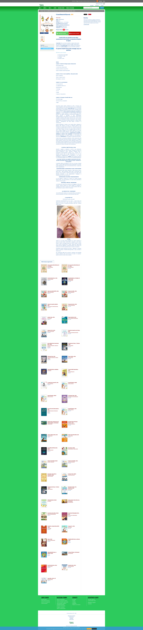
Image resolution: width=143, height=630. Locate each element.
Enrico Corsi (70, 515)
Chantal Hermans (55, 306)
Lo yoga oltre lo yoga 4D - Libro (53, 382)
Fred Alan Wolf (70, 280)
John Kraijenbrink (75, 396)
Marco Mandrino (50, 383)
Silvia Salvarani (50, 435)
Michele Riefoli (50, 423)
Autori (55, 8)
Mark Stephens (70, 345)
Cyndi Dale (49, 528)
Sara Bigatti (49, 370)
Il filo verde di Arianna (45, 600)
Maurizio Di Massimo (51, 345)
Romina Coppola (50, 279)
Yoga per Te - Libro (71, 526)
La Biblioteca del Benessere (64, 24)
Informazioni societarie (71, 615)
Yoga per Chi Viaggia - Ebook (52, 460)
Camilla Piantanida (51, 410)
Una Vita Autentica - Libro (52, 565)
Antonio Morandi (50, 449)
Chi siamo (91, 5)
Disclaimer (71, 618)
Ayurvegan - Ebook (71, 447)
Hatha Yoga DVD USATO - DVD (73, 434)
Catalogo (74, 602)
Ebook (45, 8)
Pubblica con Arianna (70, 8)
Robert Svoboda (50, 476)
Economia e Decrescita (61, 605)
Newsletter (97, 5)
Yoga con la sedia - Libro (72, 291)
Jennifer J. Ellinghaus (51, 461)
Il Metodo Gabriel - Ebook (52, 499)
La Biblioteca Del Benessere (52, 11)
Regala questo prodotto (74, 33)
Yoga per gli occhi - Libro (72, 304)
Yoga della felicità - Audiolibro (53, 369)
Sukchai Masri (74, 515)
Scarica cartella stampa (47, 48)
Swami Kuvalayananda (51, 540)
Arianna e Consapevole (45, 602)
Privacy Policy (89, 628)
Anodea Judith (70, 357)
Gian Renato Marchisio (51, 357)
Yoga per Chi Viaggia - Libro (73, 460)
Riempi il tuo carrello (99, 3)
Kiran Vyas (58, 17)
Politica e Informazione (61, 608)
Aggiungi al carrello (62, 33)
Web (41, 46)
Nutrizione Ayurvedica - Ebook (53, 512)
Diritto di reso (71, 616)
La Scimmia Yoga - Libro (72, 395)
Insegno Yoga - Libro (51, 317)
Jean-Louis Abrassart (71, 423)
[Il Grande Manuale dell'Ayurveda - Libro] (47, 24)
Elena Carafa (76, 448)
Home (41, 11)
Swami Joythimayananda (52, 514)
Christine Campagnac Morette (73, 332)
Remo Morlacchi (50, 267)
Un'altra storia (44, 599)
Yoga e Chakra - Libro (72, 356)
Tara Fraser (70, 527)
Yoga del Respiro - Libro (72, 408)
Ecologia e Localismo (60, 607)
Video (50, 8)
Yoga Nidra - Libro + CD (52, 578)
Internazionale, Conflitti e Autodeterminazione (61, 604)
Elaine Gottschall (71, 566)
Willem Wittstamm (51, 292)
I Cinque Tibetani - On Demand (73, 552)
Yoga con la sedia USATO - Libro (53, 291)
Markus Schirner (71, 383)
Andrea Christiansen (71, 305)
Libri (40, 8)
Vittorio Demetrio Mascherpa (73, 318)
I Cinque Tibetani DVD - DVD (53, 434)
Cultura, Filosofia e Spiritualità (62, 602)
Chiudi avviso (94, 628)
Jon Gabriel (49, 501)
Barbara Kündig (50, 579)
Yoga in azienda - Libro (72, 317)
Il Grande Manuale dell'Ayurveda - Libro (67, 11)
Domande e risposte (91, 602)
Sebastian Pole (50, 566)
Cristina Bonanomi (71, 371)
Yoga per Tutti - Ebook (72, 473)
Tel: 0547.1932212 (91, 599)
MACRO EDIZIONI (64, 23)
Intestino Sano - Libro (72, 565)
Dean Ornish (70, 489)
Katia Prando (50, 306)
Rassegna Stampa (61, 8)
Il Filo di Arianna (44, 603)
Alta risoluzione (45, 46)
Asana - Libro (50, 539)
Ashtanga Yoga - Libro (51, 356)
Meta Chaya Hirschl (51, 331)
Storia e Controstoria (61, 599)
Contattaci (90, 603)
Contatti (102, 5)
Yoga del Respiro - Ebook (72, 382)
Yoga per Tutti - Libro (51, 330)
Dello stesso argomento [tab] (46, 261)
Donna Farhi (50, 318)
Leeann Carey (70, 435)
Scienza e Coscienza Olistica (62, 600)
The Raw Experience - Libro (52, 278)
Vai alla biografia (86, 24)
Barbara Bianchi (70, 448)
